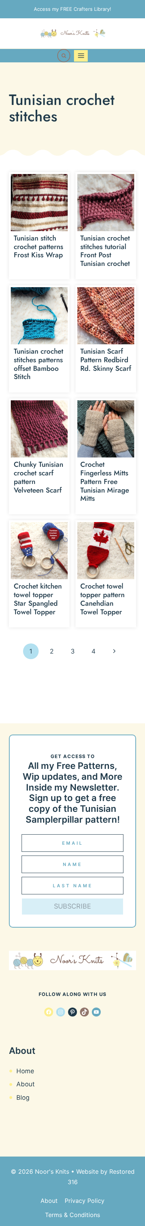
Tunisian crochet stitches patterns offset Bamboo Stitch (38, 364)
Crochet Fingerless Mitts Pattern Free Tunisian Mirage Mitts (104, 481)
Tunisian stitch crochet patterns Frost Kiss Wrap (38, 246)
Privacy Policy (84, 1200)
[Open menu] (81, 56)
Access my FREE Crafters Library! (72, 9)
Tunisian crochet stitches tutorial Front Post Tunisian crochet (105, 251)
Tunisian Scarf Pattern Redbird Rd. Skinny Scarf (105, 359)
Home (25, 1071)
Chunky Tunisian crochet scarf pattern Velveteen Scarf (38, 477)
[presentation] (39, 202)
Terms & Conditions (72, 1215)
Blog (22, 1097)
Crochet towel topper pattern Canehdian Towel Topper (102, 599)
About (25, 1084)
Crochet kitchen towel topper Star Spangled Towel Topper (38, 599)
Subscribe (72, 906)
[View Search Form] (64, 55)
